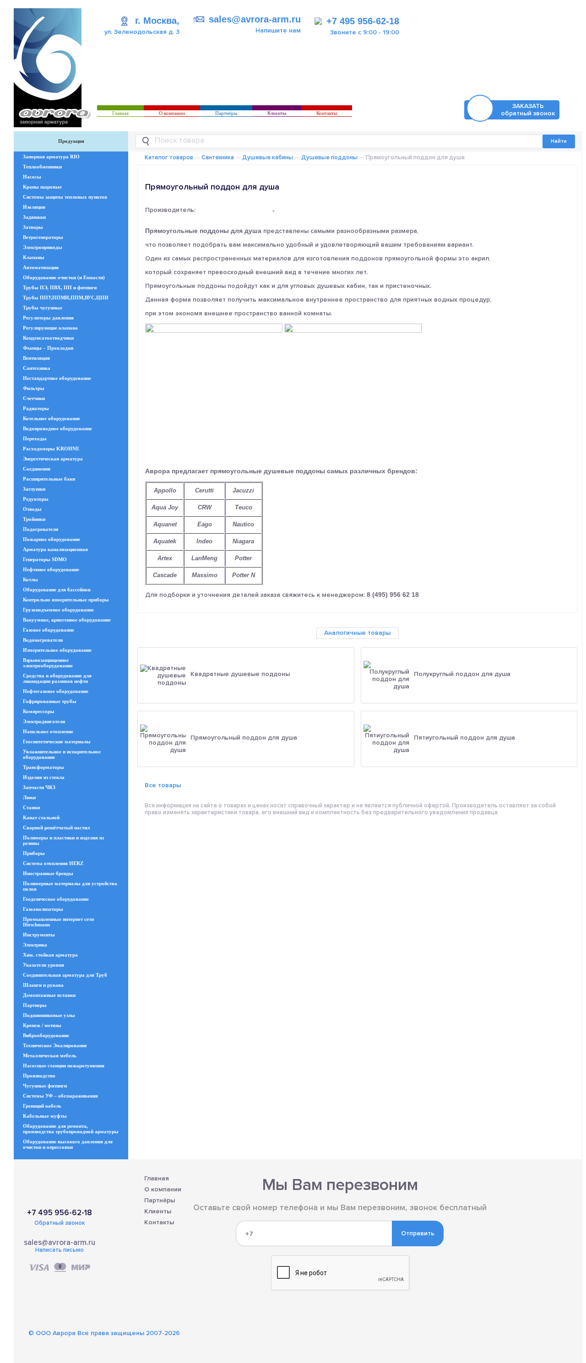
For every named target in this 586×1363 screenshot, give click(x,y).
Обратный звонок (59, 1223)
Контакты (326, 113)
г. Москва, (157, 21)
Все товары (163, 785)
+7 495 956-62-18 (362, 21)
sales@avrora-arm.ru (255, 19)
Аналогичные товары (357, 633)
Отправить (417, 1233)
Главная (120, 113)
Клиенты (276, 113)
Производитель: (170, 210)
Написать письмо (59, 1250)
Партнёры (226, 113)
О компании (172, 113)
